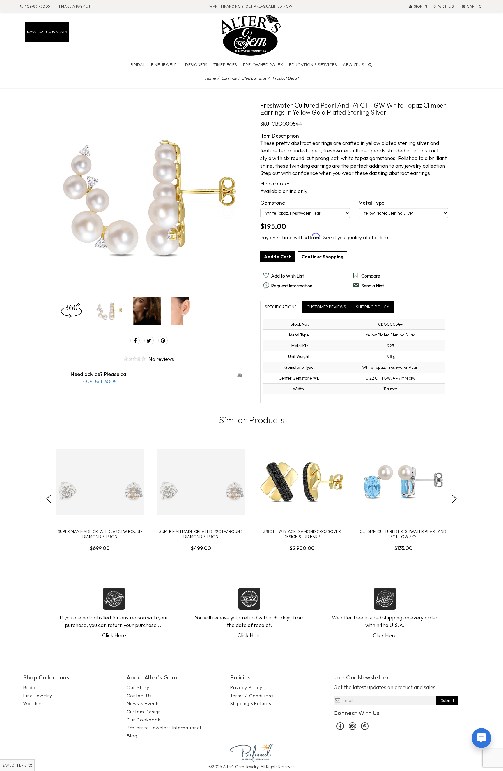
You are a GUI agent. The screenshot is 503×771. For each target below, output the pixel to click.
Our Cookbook (143, 720)
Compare (370, 276)
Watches (33, 703)
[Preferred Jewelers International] (251, 752)
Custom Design (144, 711)
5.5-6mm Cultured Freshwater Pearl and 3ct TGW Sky (403, 534)
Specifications (281, 307)
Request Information (291, 286)
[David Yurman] (47, 31)
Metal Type (372, 202)
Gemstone (272, 202)
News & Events (143, 703)
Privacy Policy (246, 687)
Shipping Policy (372, 307)
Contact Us (139, 695)
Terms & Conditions (252, 695)
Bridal (138, 64)
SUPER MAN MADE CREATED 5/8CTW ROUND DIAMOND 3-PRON (100, 534)
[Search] (370, 65)
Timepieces (225, 64)
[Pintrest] (163, 340)
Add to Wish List (287, 276)
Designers (196, 64)
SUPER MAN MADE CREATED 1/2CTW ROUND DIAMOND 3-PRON (201, 534)
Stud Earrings (254, 78)
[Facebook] (135, 340)
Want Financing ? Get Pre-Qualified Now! (251, 6)
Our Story (138, 687)
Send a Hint (372, 286)
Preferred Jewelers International (164, 727)
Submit (447, 700)
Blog (132, 736)
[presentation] (48, 499)
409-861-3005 (37, 6)
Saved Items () (17, 765)
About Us (353, 64)
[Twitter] (149, 340)
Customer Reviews (326, 307)
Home (210, 78)
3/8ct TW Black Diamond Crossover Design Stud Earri (302, 534)
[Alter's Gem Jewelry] (251, 34)
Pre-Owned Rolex (263, 64)
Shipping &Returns (250, 703)
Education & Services (313, 64)
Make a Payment (76, 6)
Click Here (114, 635)
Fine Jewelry (165, 64)
